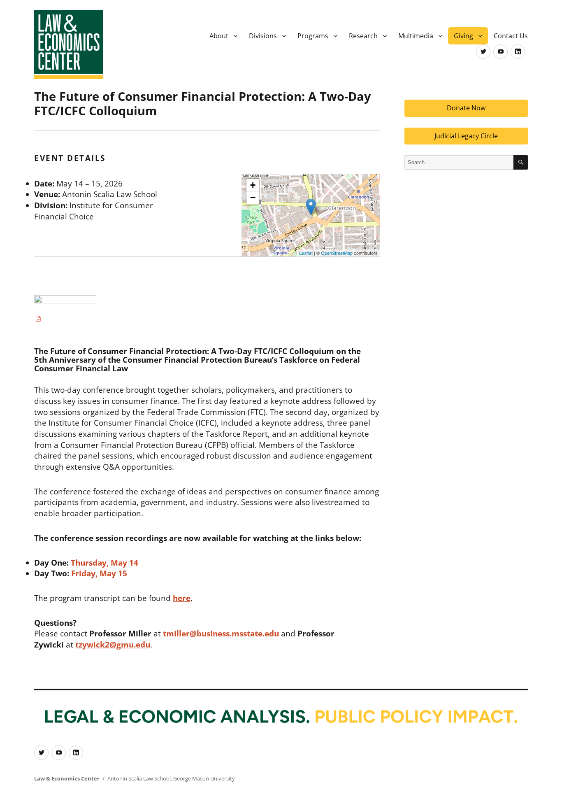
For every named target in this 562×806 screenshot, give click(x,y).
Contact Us (511, 35)
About (218, 35)
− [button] (252, 197)
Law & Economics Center (67, 778)
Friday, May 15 (99, 573)
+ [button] (252, 185)
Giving (463, 35)
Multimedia (415, 35)
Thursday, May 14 (104, 562)
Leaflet (306, 252)
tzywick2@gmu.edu (112, 644)
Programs (312, 35)
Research (363, 35)
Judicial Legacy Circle (466, 135)
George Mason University (204, 778)
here (181, 598)
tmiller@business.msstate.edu (221, 633)
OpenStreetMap (337, 252)
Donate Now (466, 107)
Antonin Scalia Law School (139, 778)
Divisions (263, 35)
